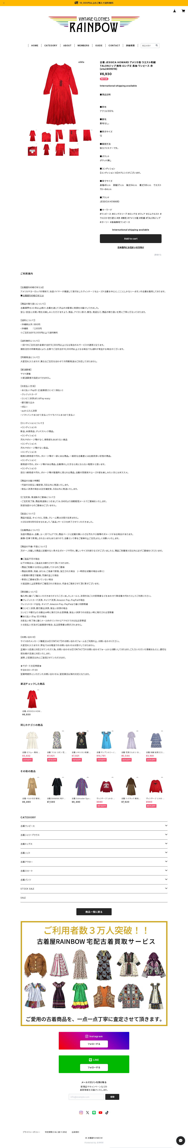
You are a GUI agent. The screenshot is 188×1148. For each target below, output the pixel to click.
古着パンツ (26, 880)
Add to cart (130, 238)
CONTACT (114, 45)
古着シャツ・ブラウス (30, 835)
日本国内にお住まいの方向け (131, 247)
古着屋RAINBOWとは (33, 295)
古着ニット (25, 853)
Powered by (91, 1143)
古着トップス (26, 844)
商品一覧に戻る (94, 911)
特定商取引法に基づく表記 (56, 1132)
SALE (23, 897)
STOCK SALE (27, 888)
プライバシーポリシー (31, 1132)
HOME (34, 45)
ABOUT (67, 45)
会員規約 (75, 1132)
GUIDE (99, 45)
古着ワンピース (28, 826)
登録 (112, 1097)
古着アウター (27, 862)
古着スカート (27, 871)
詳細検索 (130, 45)
